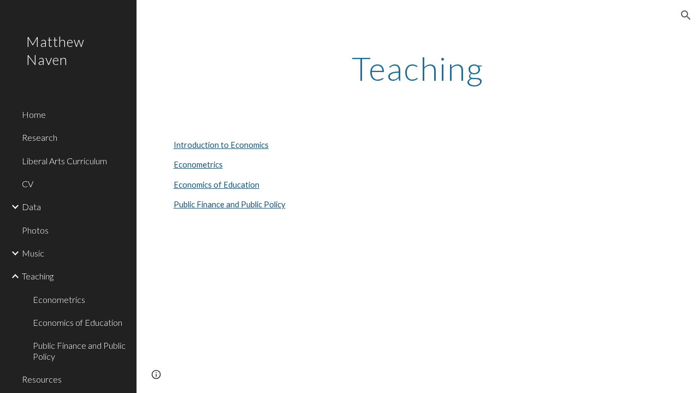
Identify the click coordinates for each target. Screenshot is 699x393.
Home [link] (34, 114)
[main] (417, 68)
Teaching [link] (38, 276)
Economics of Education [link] (77, 322)
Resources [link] (42, 379)
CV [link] (27, 183)
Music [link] (33, 253)
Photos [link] (35, 230)
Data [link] (31, 206)
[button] (686, 15)
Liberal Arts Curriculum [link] (64, 161)
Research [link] (39, 137)
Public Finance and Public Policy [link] (79, 350)
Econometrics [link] (59, 299)
